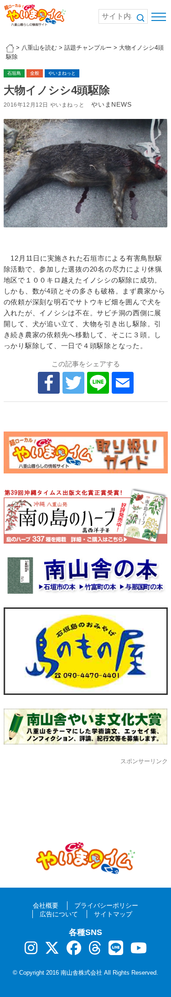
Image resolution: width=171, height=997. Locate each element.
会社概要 (45, 905)
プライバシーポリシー (106, 905)
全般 (34, 73)
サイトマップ (113, 914)
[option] (86, 173)
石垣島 (14, 73)
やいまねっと (62, 73)
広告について (59, 914)
